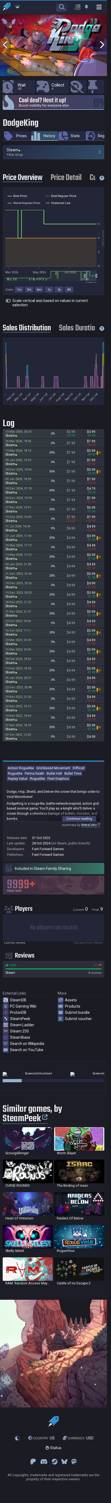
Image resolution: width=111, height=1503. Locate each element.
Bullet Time (72, 773)
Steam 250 (19, 1031)
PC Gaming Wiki (23, 1006)
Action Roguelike (21, 768)
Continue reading (79, 819)
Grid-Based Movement (53, 768)
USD (80, 1438)
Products (72, 1006)
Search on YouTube (26, 1050)
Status (55, 1448)
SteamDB (18, 1000)
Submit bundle (77, 1012)
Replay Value (17, 779)
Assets (71, 1000)
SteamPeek (20, 1019)
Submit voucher (78, 1019)
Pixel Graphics (58, 779)
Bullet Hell (54, 773)
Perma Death (34, 773)
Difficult (79, 768)
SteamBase (20, 1037)
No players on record (53, 928)
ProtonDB (18, 1012)
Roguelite (15, 773)
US (44, 1438)
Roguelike (37, 779)
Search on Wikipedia (27, 1043)
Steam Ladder (22, 1025)
